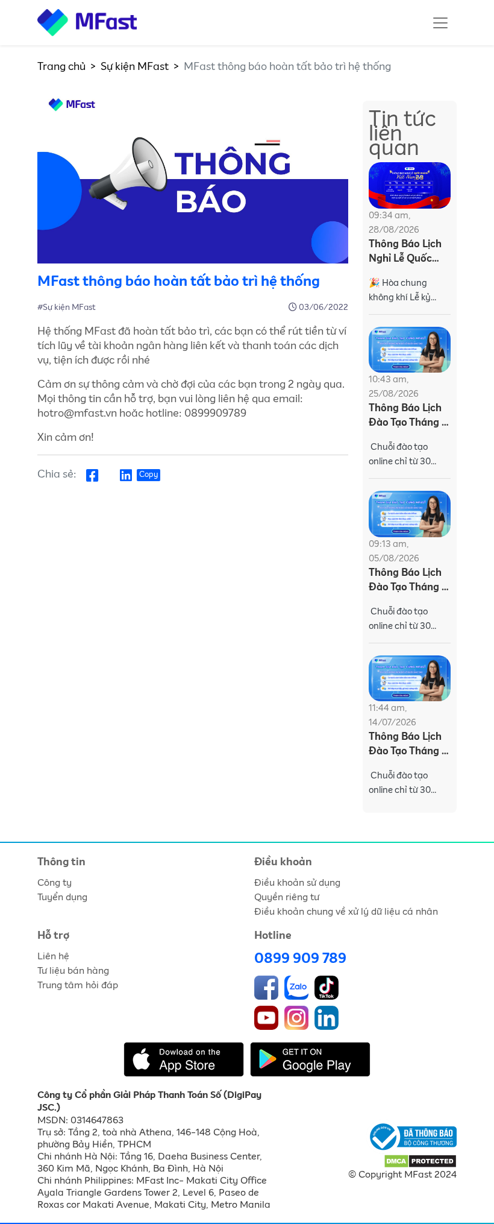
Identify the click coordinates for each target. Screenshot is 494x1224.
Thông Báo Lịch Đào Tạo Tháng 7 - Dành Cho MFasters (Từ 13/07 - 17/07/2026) (408, 745)
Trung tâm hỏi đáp (77, 985)
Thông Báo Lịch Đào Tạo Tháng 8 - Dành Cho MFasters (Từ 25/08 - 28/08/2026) (408, 417)
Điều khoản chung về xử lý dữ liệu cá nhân (346, 911)
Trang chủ (61, 67)
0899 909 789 (300, 958)
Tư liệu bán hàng (73, 971)
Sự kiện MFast (135, 67)
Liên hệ (53, 956)
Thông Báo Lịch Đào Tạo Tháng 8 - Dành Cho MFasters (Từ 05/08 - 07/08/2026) (408, 581)
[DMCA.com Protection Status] (420, 1161)
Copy (148, 475)
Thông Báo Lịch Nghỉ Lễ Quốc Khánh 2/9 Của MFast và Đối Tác (409, 253)
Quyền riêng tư (286, 897)
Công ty (54, 883)
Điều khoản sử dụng (297, 883)
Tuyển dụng (62, 897)
